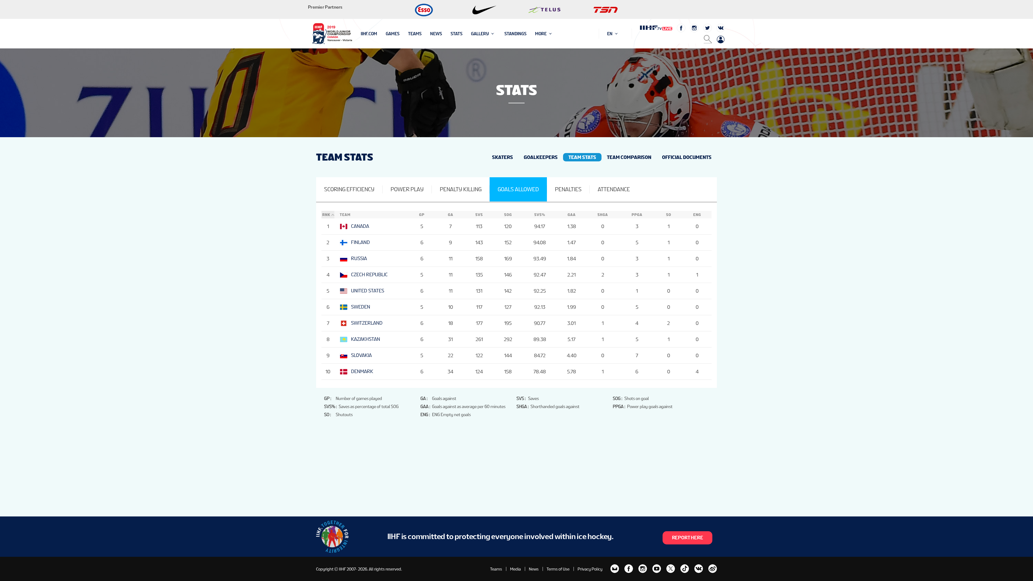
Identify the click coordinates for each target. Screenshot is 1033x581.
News (436, 33)
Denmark (362, 371)
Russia (359, 258)
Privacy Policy (590, 569)
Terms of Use (558, 569)
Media (515, 569)
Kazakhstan (365, 339)
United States (367, 290)
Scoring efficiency (349, 189)
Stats (456, 33)
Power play (407, 189)
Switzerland (367, 322)
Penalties (568, 189)
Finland (360, 242)
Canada (360, 226)
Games (392, 33)
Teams (415, 33)
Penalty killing (461, 189)
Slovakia (361, 355)
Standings (515, 33)
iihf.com (369, 33)
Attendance (614, 189)
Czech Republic (369, 274)
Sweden (360, 306)
